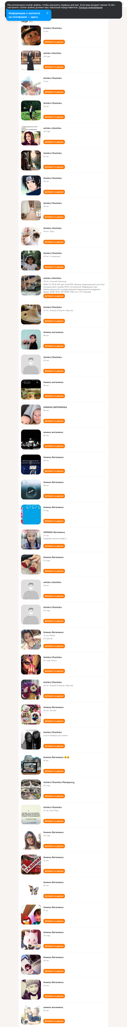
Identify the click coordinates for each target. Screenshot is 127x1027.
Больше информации (91, 7)
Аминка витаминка (53, 332)
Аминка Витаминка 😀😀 (56, 757)
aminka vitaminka (52, 53)
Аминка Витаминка (53, 457)
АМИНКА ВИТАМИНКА (55, 407)
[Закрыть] (47, 13)
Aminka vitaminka (52, 228)
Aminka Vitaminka (52, 28)
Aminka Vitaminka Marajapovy (58, 782)
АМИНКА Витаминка (54, 532)
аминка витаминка (53, 432)
